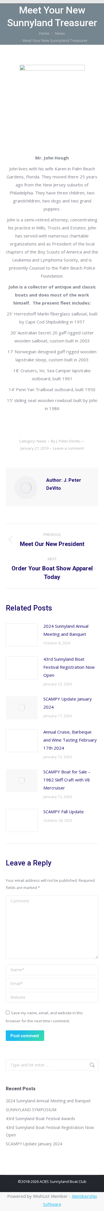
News (42, 441)
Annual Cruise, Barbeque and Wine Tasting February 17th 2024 (70, 740)
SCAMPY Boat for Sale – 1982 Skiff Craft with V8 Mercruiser (66, 780)
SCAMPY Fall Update (63, 811)
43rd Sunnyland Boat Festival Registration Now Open (69, 667)
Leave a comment (68, 448)
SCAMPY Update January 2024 (67, 703)
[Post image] (22, 634)
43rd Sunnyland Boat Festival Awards (40, 1118)
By (66, 441)
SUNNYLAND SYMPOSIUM (31, 1109)
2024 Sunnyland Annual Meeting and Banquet (65, 630)
